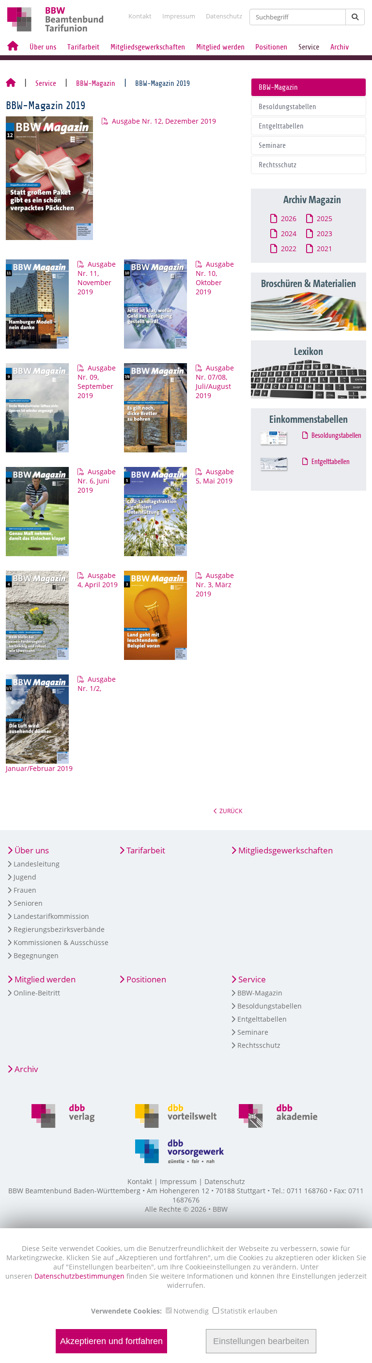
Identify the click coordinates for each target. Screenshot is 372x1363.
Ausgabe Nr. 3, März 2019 (215, 584)
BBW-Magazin (95, 83)
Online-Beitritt (37, 992)
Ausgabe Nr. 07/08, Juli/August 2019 (215, 381)
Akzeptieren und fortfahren (111, 1341)
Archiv (339, 47)
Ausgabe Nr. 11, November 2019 (97, 277)
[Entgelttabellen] (282, 468)
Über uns (43, 47)
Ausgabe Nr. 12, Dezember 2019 (164, 121)
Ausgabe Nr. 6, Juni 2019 (97, 481)
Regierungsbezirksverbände (59, 929)
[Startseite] (11, 83)
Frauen (25, 890)
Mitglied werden (220, 47)
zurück (230, 811)
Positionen (271, 47)
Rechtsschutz (277, 165)
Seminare (272, 145)
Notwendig (191, 1310)
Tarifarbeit (83, 47)
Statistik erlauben (249, 1310)
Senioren (28, 903)
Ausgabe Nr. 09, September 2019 (97, 381)
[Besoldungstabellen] (282, 442)
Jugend (25, 877)
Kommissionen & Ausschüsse (61, 942)
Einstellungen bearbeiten (261, 1341)
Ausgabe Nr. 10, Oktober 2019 (215, 277)
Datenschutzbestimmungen (80, 1276)
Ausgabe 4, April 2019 (98, 580)
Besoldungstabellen (287, 107)
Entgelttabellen (281, 126)
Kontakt (140, 16)
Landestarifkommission (51, 916)
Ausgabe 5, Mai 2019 (215, 476)
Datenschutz (224, 16)
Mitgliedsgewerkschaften (147, 47)
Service (308, 47)
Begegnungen (36, 955)
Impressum (178, 16)
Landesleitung (37, 863)
